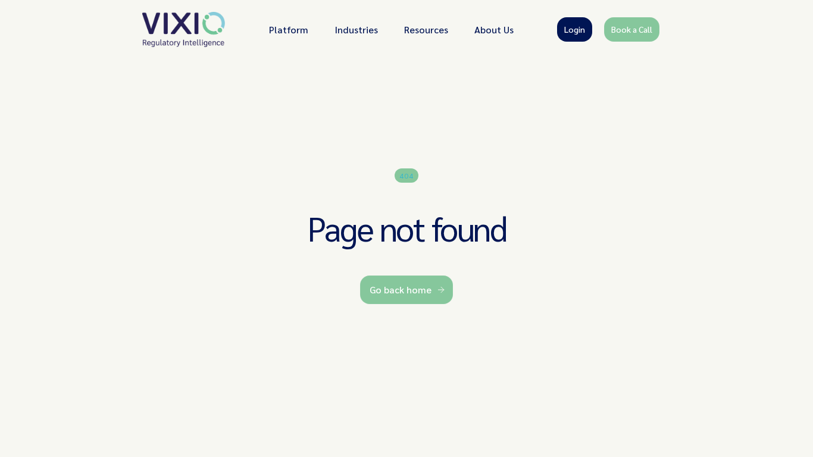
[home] (184, 29)
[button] (288, 29)
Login (574, 29)
